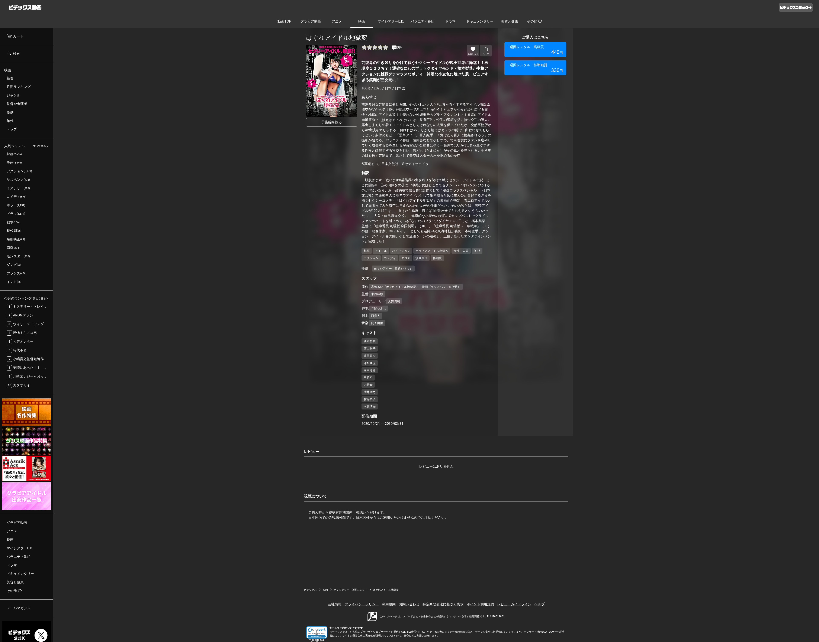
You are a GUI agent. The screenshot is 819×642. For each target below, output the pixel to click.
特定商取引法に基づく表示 (443, 604)
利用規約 (389, 604)
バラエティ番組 (422, 21)
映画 (361, 21)
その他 (532, 21)
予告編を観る (331, 122)
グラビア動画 (310, 21)
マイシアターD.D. (391, 21)
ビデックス (310, 589)
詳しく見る (39, 298)
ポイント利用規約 (480, 604)
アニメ (337, 21)
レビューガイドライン (514, 604)
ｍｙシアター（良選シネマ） (350, 589)
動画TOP (284, 21)
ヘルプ (539, 604)
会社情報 (334, 604)
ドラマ (450, 21)
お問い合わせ (409, 604)
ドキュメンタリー (480, 21)
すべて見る (39, 146)
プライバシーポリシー (362, 604)
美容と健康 (509, 21)
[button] (316, 632)
